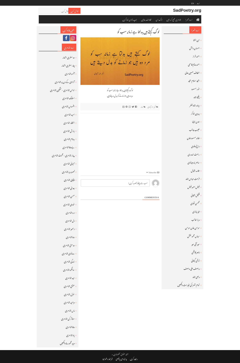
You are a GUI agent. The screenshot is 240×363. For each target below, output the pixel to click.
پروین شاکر (195, 113)
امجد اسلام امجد (194, 80)
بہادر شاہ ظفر (195, 105)
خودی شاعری (69, 204)
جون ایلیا (196, 121)
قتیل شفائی (195, 195)
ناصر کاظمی (196, 252)
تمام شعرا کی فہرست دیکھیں (188, 284)
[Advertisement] (120, 137)
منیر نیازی (196, 211)
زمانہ (142, 106)
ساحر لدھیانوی (194, 162)
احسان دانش (194, 48)
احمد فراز (196, 56)
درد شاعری (70, 212)
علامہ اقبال (195, 170)
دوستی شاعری (69, 245)
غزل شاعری (69, 294)
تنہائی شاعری (69, 163)
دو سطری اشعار (68, 57)
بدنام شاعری (69, 138)
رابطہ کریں (134, 358)
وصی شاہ (196, 276)
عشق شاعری (69, 286)
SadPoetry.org (187, 10)
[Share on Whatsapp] (130, 106)
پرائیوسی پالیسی (121, 358)
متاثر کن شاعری (68, 318)
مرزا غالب (195, 219)
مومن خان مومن (192, 227)
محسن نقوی (195, 203)
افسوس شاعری (68, 106)
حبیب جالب (194, 129)
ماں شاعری (70, 310)
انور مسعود (195, 88)
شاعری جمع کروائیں (173, 19)
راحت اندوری (194, 154)
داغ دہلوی (195, 146)
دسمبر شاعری (69, 228)
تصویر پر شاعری (68, 171)
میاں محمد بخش (193, 236)
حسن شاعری (69, 196)
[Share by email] (123, 106)
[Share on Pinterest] (126, 106)
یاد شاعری (70, 335)
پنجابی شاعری (69, 179)
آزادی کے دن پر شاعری (65, 81)
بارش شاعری (69, 130)
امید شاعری (69, 114)
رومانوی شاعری (68, 253)
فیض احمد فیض (193, 186)
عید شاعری (70, 277)
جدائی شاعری (69, 187)
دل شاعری (70, 220)
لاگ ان (159, 19)
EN (192, 2)
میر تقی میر (196, 244)
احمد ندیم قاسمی (194, 64)
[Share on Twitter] (133, 106)
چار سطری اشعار (68, 65)
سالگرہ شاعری (69, 269)
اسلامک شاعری (68, 98)
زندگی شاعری (69, 261)
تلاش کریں (74, 10)
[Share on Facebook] (136, 106)
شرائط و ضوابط (107, 358)
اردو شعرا (188, 19)
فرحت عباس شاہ (193, 178)
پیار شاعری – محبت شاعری (63, 155)
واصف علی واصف (192, 268)
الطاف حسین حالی (192, 72)
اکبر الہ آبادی (152, 106)
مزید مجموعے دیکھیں (67, 343)
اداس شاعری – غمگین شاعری (62, 90)
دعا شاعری (70, 236)
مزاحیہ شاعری (69, 302)
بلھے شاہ (197, 97)
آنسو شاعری (70, 73)
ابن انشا (196, 40)
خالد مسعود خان (193, 137)
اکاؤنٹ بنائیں (146, 19)
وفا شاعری (70, 326)
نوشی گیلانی (195, 260)
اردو (198, 2)
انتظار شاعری (69, 122)
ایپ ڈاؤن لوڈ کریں (129, 19)
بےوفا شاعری (68, 147)
